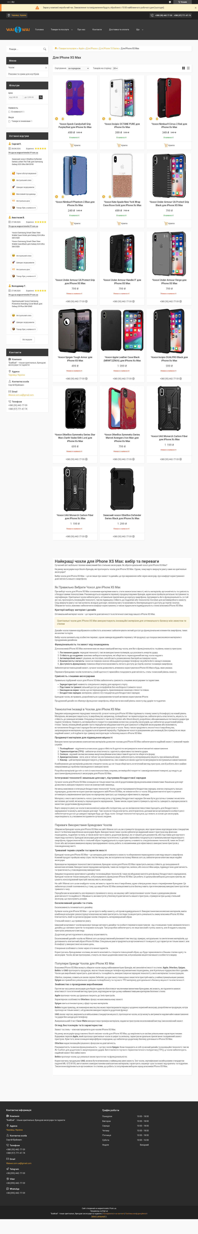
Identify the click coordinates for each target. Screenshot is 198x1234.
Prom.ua (113, 1208)
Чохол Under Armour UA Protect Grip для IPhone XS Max (75, 282)
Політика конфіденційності (136, 1214)
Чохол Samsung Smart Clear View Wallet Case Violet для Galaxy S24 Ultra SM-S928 (28, 235)
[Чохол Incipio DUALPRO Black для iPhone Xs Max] (169, 331)
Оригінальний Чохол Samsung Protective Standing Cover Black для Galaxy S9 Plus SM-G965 (27, 303)
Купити (77, 145)
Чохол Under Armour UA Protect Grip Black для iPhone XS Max (169, 204)
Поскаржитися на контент (113, 1214)
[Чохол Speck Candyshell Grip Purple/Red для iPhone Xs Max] (75, 97)
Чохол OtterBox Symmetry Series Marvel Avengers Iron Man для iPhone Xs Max (122, 438)
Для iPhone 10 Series (109, 48)
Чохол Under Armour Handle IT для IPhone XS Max (122, 282)
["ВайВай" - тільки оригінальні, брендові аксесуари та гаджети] (17, 29)
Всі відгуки (27, 339)
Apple (81, 48)
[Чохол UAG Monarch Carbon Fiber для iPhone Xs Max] (169, 408)
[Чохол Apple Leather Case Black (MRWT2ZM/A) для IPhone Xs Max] (122, 331)
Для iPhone (91, 48)
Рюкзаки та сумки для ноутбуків (23, 74)
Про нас (81, 29)
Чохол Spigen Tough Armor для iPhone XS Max (75, 359)
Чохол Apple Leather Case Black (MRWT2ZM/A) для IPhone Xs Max (122, 359)
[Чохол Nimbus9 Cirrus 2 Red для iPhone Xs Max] (169, 97)
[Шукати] (44, 49)
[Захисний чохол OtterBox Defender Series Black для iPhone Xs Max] (122, 489)
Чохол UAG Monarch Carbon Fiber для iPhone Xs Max (169, 438)
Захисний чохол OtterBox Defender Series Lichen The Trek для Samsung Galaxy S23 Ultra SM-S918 (27, 161)
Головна (39, 29)
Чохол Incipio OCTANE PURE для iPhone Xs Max (122, 126)
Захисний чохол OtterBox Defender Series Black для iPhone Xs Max (122, 517)
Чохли (11, 67)
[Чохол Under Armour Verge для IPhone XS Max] (169, 253)
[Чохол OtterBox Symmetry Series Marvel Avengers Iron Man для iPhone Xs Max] (122, 408)
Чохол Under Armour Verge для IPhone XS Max (169, 282)
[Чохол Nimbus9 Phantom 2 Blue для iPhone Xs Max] (75, 175)
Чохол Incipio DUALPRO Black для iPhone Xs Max (169, 359)
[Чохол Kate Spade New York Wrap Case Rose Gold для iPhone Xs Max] (122, 175)
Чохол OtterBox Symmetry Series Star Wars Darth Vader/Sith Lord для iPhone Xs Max (75, 438)
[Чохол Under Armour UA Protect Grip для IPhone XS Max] (75, 253)
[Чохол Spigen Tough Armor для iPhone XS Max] (75, 331)
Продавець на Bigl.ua (99, 1211)
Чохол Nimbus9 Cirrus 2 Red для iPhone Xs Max (169, 126)
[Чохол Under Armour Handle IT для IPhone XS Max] (122, 253)
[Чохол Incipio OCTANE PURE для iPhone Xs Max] (122, 97)
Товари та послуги (60, 29)
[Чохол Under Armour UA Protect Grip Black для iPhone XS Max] (169, 175)
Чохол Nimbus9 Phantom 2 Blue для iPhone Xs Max (75, 204)
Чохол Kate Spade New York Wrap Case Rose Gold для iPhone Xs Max (122, 204)
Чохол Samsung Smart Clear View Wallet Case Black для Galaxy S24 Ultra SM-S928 (28, 244)
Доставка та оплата (119, 29)
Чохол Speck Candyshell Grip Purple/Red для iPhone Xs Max (75, 126)
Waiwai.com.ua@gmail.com (21, 395)
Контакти (97, 29)
